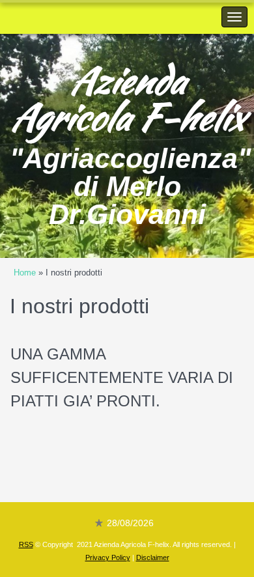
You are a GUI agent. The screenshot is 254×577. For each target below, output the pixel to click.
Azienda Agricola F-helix (127, 98)
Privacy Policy (107, 557)
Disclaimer (152, 557)
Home (25, 272)
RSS (26, 544)
